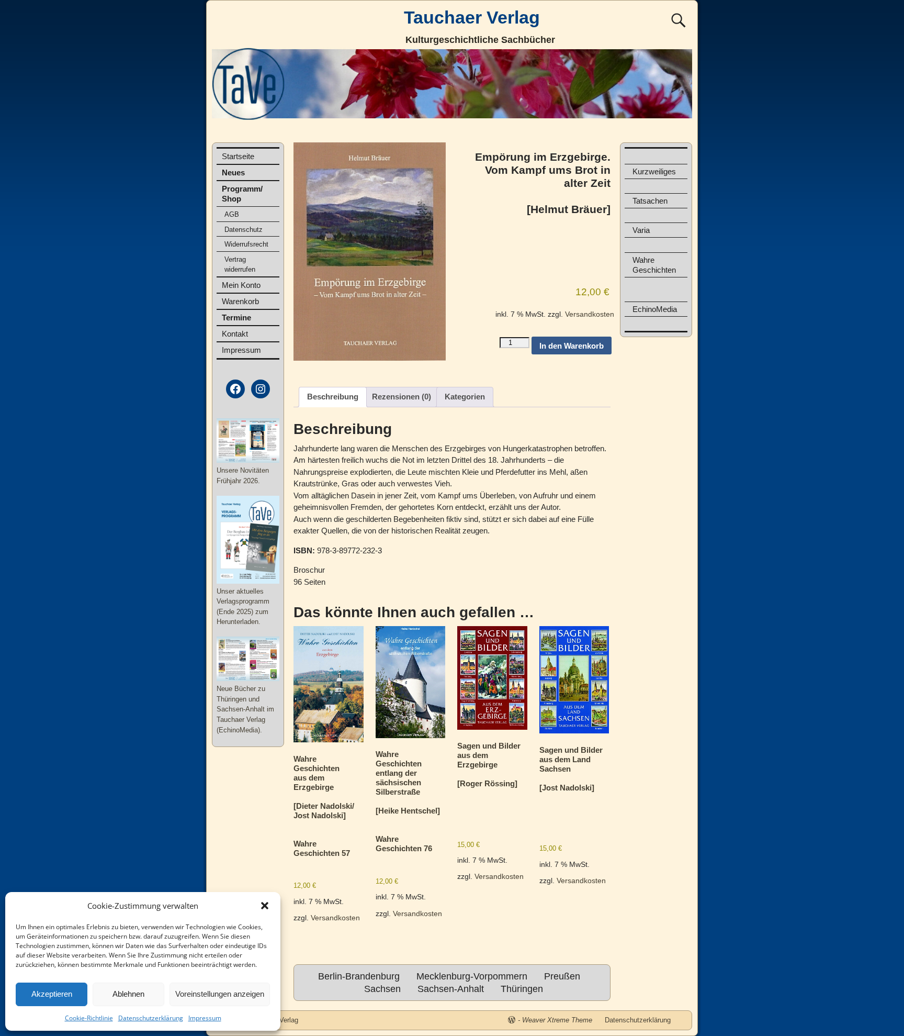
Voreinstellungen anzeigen (219, 993)
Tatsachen (650, 200)
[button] (264, 905)
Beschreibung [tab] (332, 396)
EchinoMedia (654, 309)
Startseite (238, 156)
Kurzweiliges (654, 171)
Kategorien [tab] (465, 396)
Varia (641, 230)
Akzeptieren (51, 993)
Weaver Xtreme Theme (557, 1020)
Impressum (204, 1017)
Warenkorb (240, 301)
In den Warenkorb (571, 345)
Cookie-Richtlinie (89, 1017)
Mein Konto (241, 285)
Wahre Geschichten (654, 264)
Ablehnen (128, 993)
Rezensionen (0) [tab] (401, 396)
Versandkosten (589, 314)
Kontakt (235, 333)
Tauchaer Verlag (472, 17)
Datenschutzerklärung (150, 1017)
